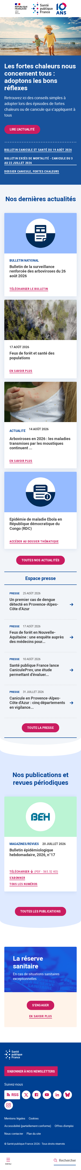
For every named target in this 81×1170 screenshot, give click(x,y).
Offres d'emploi (64, 1126)
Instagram (9, 1105)
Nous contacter (13, 1134)
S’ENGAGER (40, 1005)
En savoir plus (40, 1016)
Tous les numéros (24, 884)
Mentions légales (14, 1118)
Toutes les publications (40, 911)
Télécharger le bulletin (29, 289)
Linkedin (58, 1094)
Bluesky (68, 1094)
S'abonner (17, 877)
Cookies (34, 1118)
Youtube (48, 1094)
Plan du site (34, 1134)
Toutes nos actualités (40, 560)
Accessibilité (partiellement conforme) (27, 1126)
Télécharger (34, 871)
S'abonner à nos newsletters (31, 1071)
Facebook (37, 1094)
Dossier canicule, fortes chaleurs (31, 171)
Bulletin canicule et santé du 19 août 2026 (38, 149)
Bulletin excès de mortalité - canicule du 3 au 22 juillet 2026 (38, 161)
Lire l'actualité (22, 129)
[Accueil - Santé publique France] (40, 9)
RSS (15, 1094)
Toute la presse (40, 728)
